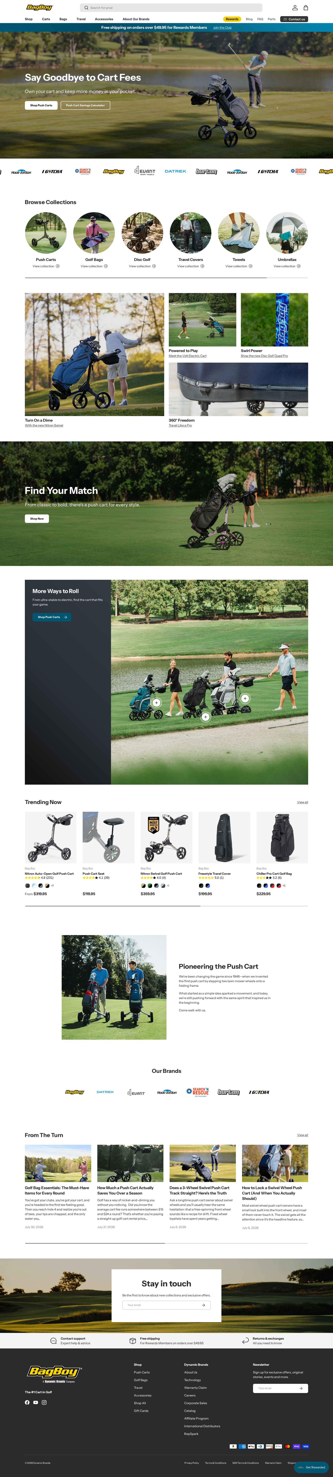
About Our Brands (136, 19)
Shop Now (37, 518)
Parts (272, 19)
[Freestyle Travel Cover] (224, 837)
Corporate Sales (195, 1403)
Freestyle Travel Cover (214, 874)
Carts (46, 19)
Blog (249, 19)
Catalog (190, 1411)
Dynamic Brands (41, 1462)
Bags (63, 19)
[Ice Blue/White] (34, 885)
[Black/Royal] (207, 885)
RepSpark (191, 1434)
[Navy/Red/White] (279, 885)
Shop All (140, 1403)
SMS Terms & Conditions (245, 1462)
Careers (190, 1395)
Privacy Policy (191, 1462)
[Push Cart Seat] (108, 837)
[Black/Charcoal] (201, 885)
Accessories (104, 19)
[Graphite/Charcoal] (27, 885)
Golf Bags (94, 259)
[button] (306, 7)
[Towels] (239, 233)
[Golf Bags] (94, 233)
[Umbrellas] (287, 233)
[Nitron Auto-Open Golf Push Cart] (51, 837)
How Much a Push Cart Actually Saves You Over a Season (125, 1190)
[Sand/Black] (47, 885)
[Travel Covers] (190, 233)
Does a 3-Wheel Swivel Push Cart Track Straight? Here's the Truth (199, 1190)
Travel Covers (190, 259)
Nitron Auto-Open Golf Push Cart (49, 874)
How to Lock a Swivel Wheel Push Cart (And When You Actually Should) (272, 1193)
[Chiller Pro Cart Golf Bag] (282, 837)
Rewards (232, 19)
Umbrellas (287, 259)
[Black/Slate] (40, 885)
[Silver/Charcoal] (163, 885)
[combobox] (171, 7)
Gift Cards (141, 1411)
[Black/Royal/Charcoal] (265, 885)
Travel (81, 19)
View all (302, 802)
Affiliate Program (196, 1418)
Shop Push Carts (41, 105)
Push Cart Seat (93, 874)
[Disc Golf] (142, 233)
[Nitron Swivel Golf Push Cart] (166, 837)
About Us (190, 1372)
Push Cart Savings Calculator (85, 105)
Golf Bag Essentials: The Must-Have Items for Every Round (57, 1190)
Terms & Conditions (215, 1462)
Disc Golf (142, 259)
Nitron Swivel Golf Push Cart (161, 874)
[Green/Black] (150, 885)
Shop (29, 19)
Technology (192, 1380)
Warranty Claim (195, 1388)
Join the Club (222, 27)
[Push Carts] (46, 233)
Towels (239, 259)
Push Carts (46, 259)
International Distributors (202, 1426)
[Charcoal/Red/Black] (272, 885)
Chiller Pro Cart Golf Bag (274, 874)
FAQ (260, 19)
